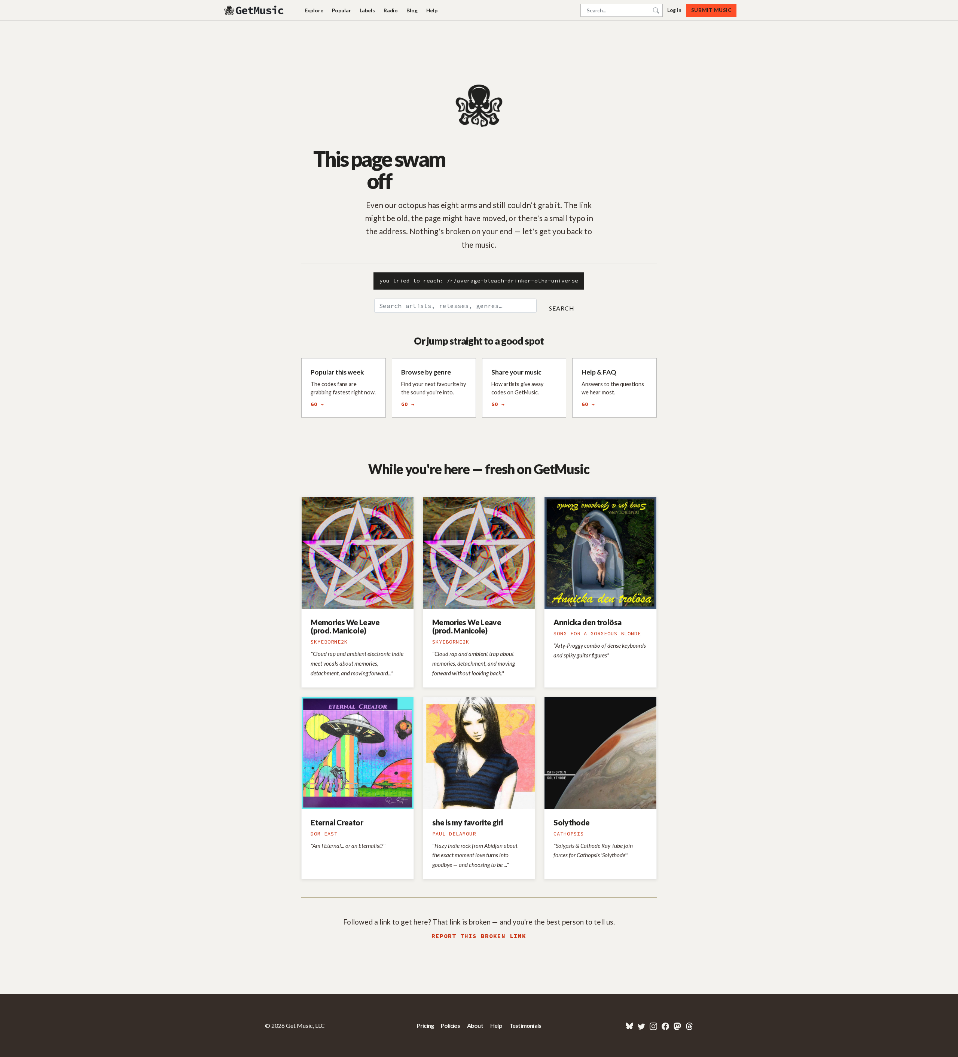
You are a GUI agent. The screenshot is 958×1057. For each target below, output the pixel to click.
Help (431, 10)
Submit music (711, 10)
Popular (341, 10)
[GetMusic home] (255, 10)
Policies (450, 1025)
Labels (367, 10)
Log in (674, 10)
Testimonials (525, 1025)
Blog (411, 10)
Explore (314, 10)
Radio (391, 10)
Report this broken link (478, 936)
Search (561, 308)
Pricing (425, 1025)
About (475, 1025)
